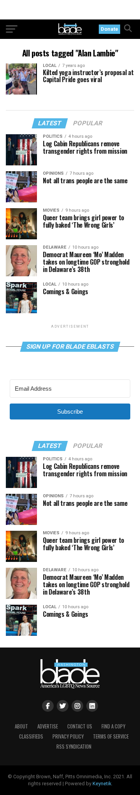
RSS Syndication (73, 746)
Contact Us (79, 726)
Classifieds (31, 736)
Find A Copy (113, 726)
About (21, 726)
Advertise (47, 726)
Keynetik (102, 783)
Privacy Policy (68, 736)
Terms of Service (111, 736)
